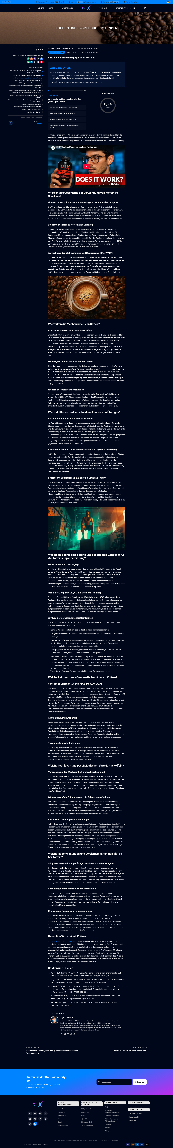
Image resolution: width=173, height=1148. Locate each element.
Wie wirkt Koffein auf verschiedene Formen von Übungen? (25, 86)
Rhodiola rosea (63, 1125)
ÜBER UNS (103, 8)
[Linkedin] (30, 1119)
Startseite (51, 48)
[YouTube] (68, 1034)
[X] (40, 1119)
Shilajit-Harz (85, 1112)
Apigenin (84, 1119)
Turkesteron (62, 1109)
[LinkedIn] (65, 1034)
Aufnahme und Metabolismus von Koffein (27, 78)
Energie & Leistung (68, 48)
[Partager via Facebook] (38, 62)
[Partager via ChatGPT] (28, 58)
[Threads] (30, 1124)
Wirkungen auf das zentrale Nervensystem (27, 80)
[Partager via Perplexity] (34, 58)
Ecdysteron (61, 1112)
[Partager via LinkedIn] (31, 62)
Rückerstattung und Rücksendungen (111, 1120)
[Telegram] (46, 1119)
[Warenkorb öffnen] (144, 8)
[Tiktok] (46, 1113)
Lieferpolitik (109, 1124)
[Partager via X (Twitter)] (34, 62)
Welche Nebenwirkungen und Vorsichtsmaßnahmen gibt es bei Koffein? (27, 105)
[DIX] (86, 8)
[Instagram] (71, 1034)
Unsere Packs (67, 8)
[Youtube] (40, 1113)
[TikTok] (74, 1034)
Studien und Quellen (34, 112)
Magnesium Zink (86, 1122)
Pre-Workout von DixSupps (63, 941)
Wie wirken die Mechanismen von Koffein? (27, 75)
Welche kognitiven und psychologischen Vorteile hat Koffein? (24, 101)
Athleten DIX (133, 1120)
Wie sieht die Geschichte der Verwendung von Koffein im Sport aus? (25, 72)
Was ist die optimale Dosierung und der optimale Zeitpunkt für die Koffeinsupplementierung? (25, 91)
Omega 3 (84, 1115)
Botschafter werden (135, 1114)
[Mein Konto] (28, 8)
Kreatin (60, 1122)
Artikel (58, 48)
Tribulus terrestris (87, 1125)
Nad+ (59, 1119)
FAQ (106, 1107)
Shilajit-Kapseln (86, 1109)
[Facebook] (35, 1113)
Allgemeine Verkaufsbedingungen (112, 1111)
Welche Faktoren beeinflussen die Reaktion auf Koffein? (25, 96)
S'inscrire (139, 1082)
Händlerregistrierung (135, 1107)
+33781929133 (102, 1140)
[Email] (61, 1034)
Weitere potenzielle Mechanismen (29, 83)
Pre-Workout (62, 1115)
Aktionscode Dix (134, 1117)
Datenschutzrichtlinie (112, 1115)
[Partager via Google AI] (41, 58)
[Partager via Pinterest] (41, 62)
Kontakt (107, 1127)
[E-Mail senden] (35, 1124)
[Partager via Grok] (38, 58)
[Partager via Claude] (31, 58)
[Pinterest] (35, 1119)
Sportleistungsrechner (126, 8)
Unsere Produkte (45, 8)
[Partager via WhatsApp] (28, 62)
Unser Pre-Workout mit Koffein (31, 109)
